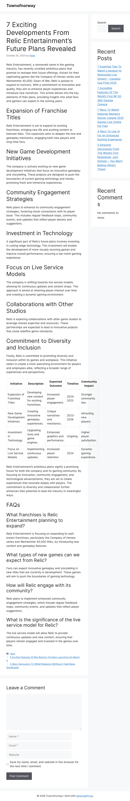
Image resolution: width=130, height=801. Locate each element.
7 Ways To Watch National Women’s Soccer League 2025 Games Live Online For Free (110, 118)
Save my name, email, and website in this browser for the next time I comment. (44, 764)
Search (101, 22)
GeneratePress (84, 795)
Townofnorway (21, 5)
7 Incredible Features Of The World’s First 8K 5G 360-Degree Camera (109, 96)
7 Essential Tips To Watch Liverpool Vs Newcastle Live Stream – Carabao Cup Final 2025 (109, 74)
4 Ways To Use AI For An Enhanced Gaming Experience (109, 135)
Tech (12, 653)
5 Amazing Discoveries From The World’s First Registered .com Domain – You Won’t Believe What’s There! (110, 157)
